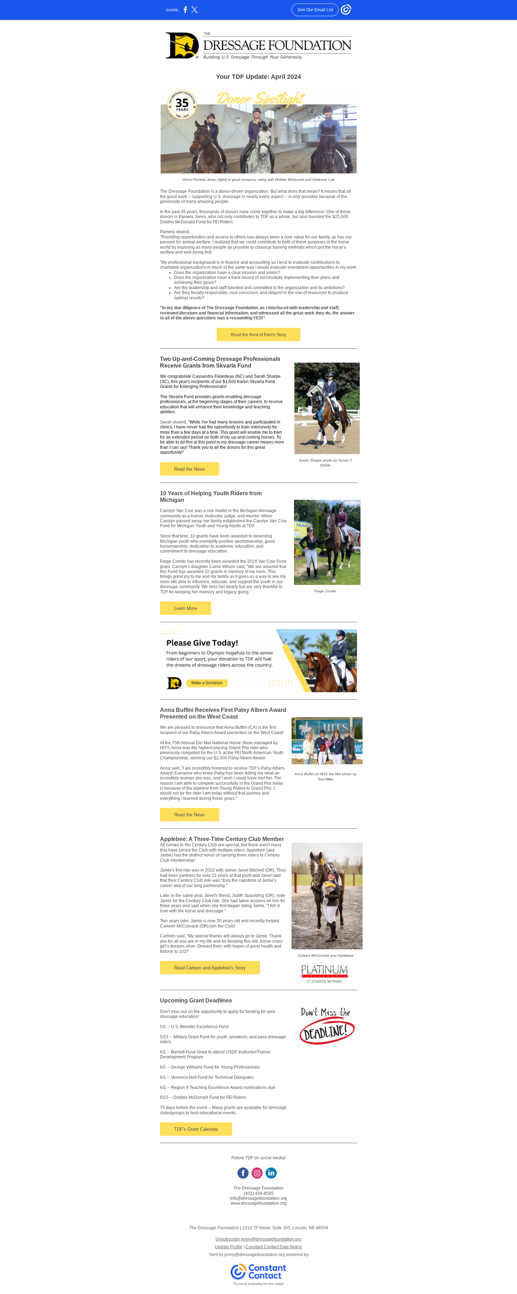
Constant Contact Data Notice (273, 1246)
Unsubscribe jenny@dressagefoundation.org (258, 1239)
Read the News (189, 469)
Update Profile (228, 1246)
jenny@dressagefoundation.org (254, 1254)
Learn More (185, 608)
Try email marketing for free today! (258, 1284)
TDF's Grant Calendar (196, 1129)
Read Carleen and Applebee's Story (210, 967)
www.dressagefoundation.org (259, 1203)
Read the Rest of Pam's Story (258, 334)
